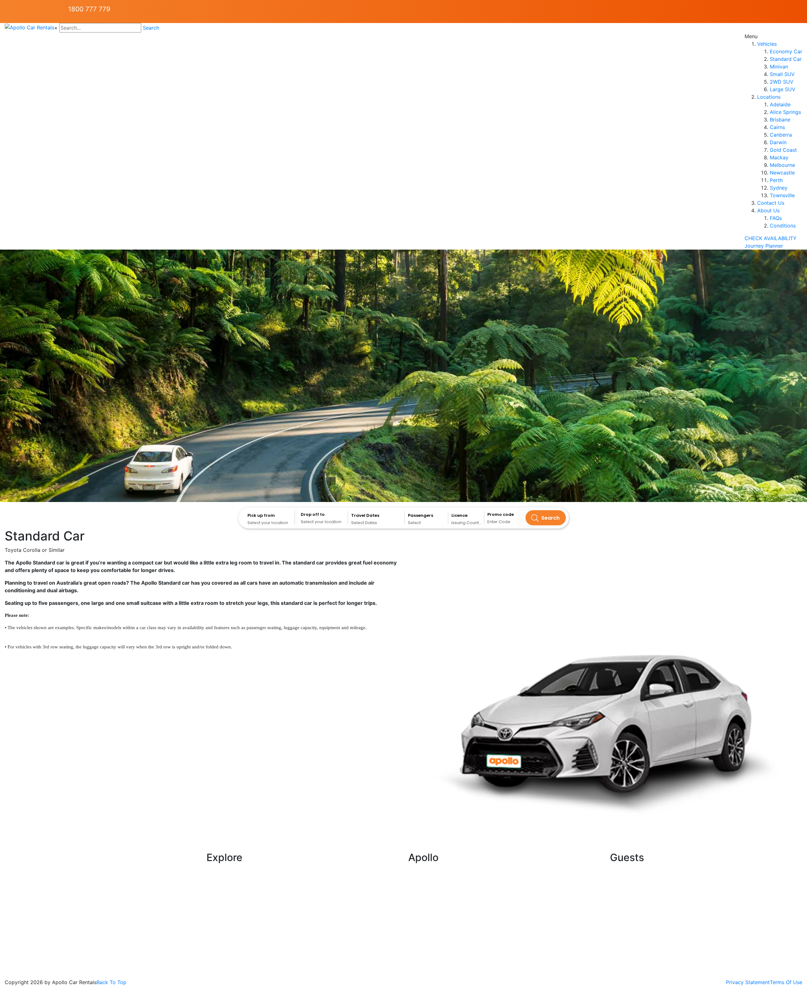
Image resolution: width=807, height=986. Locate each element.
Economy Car (786, 51)
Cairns (777, 127)
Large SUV (782, 89)
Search (151, 28)
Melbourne (782, 165)
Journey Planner (764, 246)
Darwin (778, 142)
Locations (769, 97)
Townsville (782, 195)
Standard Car (786, 59)
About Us (768, 210)
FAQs (776, 218)
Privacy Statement (748, 982)
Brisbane (780, 119)
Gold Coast (783, 150)
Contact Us (770, 203)
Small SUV (782, 74)
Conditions (783, 225)
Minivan (779, 66)
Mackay (779, 157)
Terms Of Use (786, 982)
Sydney (778, 188)
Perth (776, 180)
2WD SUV (781, 82)
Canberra (781, 135)
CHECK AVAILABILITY (771, 238)
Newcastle (782, 172)
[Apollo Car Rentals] (29, 27)
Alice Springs (785, 112)
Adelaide (780, 104)
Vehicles (767, 44)
